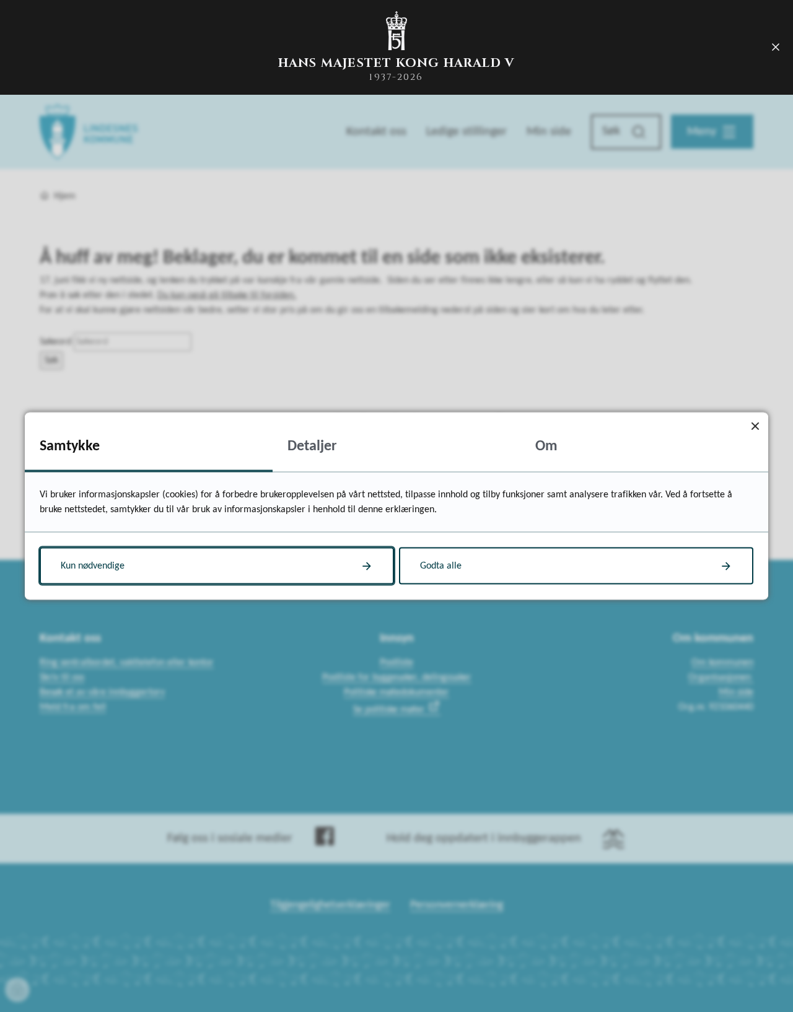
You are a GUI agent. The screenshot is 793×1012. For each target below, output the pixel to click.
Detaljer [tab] (312, 446)
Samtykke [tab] (70, 446)
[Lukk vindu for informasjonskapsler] (755, 426)
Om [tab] (546, 446)
